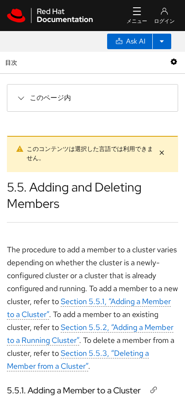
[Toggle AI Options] (161, 41)
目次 (12, 62)
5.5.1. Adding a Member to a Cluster (74, 390)
